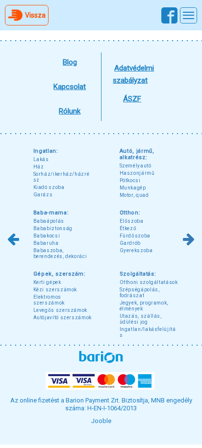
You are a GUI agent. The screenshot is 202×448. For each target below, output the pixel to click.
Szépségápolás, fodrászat (140, 292)
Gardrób (130, 243)
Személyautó (136, 165)
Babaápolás (48, 221)
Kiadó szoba (49, 187)
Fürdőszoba (135, 235)
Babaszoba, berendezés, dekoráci (60, 253)
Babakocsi (46, 235)
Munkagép (133, 187)
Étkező (128, 228)
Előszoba (132, 221)
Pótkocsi (130, 180)
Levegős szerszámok (60, 310)
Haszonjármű (137, 173)
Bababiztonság (53, 228)
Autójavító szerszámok (62, 317)
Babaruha (46, 243)
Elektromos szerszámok (49, 300)
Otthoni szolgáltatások (149, 282)
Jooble (101, 420)
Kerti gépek (47, 282)
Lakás (41, 159)
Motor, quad (134, 195)
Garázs (43, 194)
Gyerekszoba (136, 250)
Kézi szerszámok (55, 289)
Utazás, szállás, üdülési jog (141, 319)
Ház (38, 166)
